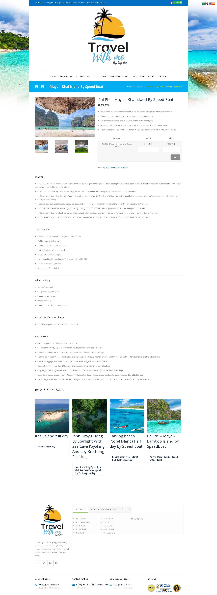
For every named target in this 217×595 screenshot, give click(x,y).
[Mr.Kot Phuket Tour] (108, 38)
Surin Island (108, 519)
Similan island (81, 529)
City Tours (85, 76)
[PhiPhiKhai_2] (64, 147)
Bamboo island (109, 533)
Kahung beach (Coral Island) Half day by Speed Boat (125, 458)
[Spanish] (213, 3)
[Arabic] (203, 3)
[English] (207, 3)
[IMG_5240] (44, 147)
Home (53, 76)
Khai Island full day (46, 446)
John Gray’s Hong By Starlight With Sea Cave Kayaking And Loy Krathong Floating (88, 470)
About (151, 76)
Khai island (108, 526)
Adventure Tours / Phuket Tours (103, 509)
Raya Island (108, 522)
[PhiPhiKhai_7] (84, 147)
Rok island (80, 533)
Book (175, 157)
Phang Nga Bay (137, 519)
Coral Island (80, 526)
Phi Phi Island (122, 167)
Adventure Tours (118, 76)
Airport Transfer (68, 76)
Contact (161, 76)
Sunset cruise (109, 529)
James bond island (83, 522)
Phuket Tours (137, 76)
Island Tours (100, 76)
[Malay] (210, 3)
